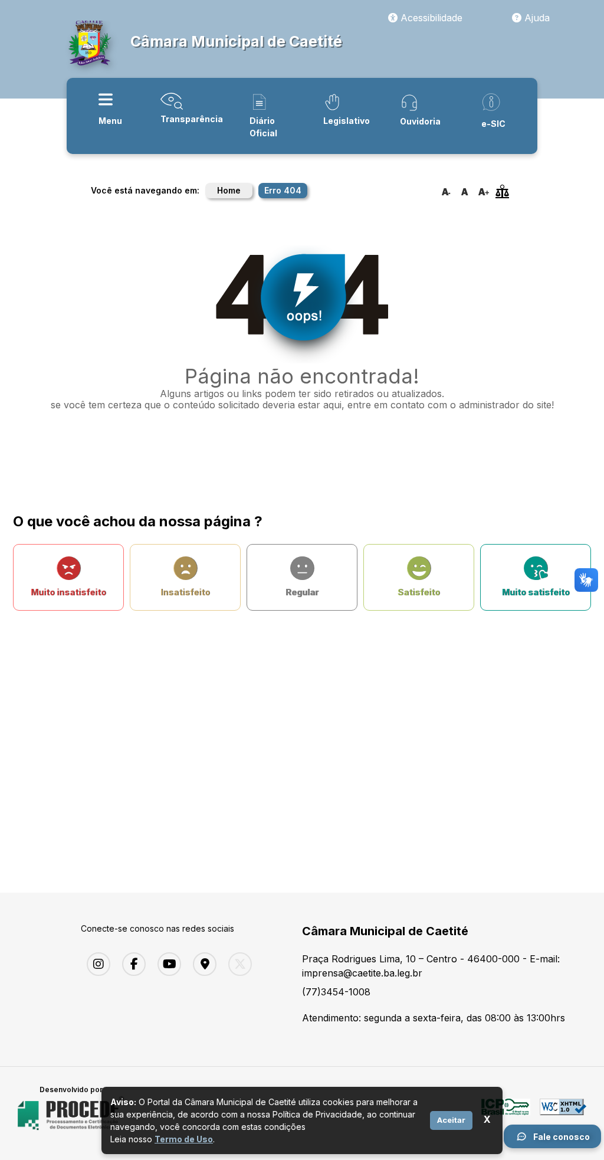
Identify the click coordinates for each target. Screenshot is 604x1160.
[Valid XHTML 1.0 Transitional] (563, 1113)
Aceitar (451, 1120)
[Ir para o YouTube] (166, 964)
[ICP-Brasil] (505, 1113)
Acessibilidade (430, 18)
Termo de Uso (184, 1139)
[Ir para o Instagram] (95, 964)
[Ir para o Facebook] (131, 964)
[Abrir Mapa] (201, 964)
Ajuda (535, 18)
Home (229, 190)
